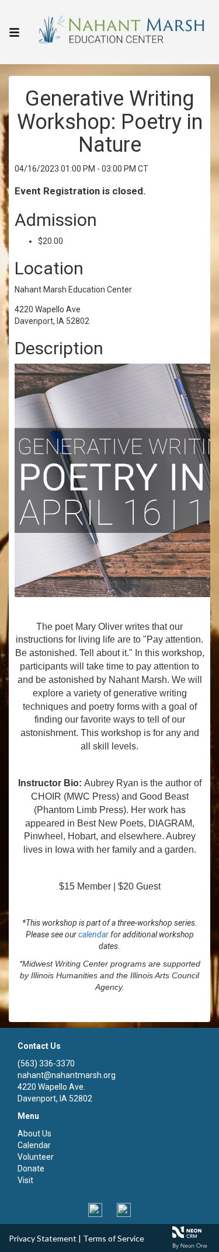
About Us (34, 1133)
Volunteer (36, 1157)
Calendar (34, 1145)
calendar (93, 934)
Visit (25, 1180)
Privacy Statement (43, 1238)
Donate (31, 1168)
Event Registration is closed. (80, 191)
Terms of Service (113, 1238)
